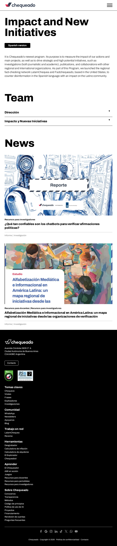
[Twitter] (67, 532)
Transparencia (11, 497)
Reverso (9, 436)
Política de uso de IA (14, 507)
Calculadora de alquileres (17, 452)
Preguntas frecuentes (15, 520)
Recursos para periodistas (17, 481)
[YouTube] (76, 532)
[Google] (47, 532)
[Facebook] (42, 532)
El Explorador (11, 455)
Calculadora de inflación (16, 449)
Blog (7, 423)
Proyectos (9, 510)
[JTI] (25, 375)
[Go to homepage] (19, 5)
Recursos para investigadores (20, 219)
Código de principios (14, 504)
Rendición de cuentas (15, 517)
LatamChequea (12, 433)
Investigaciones (12, 404)
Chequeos (9, 391)
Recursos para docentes (17, 308)
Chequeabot (10, 458)
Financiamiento (12, 513)
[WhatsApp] (72, 532)
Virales (8, 394)
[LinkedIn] (57, 532)
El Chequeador (12, 468)
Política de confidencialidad (67, 540)
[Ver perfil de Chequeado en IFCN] (9, 375)
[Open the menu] (109, 5)
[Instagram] (52, 532)
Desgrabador (11, 445)
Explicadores (11, 401)
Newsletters (10, 417)
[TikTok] (62, 532)
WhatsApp (10, 413)
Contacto (11, 363)
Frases (8, 397)
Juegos (8, 474)
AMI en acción (11, 471)
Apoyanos (9, 420)
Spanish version (17, 45)
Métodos (9, 500)
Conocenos (10, 494)
